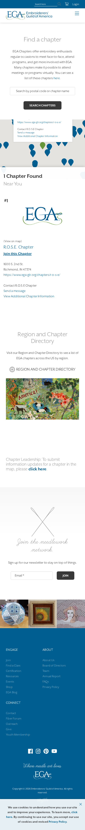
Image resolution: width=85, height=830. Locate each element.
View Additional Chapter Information (37, 136)
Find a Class (13, 665)
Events (10, 681)
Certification (13, 670)
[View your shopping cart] (64, 4)
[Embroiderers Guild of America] (29, 15)
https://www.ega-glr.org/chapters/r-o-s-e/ (39, 122)
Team (45, 670)
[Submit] (59, 4)
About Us (48, 660)
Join (66, 575)
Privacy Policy (50, 686)
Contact (11, 713)
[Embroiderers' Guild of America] (42, 776)
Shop (9, 686)
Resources (12, 676)
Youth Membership (18, 734)
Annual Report (51, 676)
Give (8, 729)
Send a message (26, 132)
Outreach (12, 723)
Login (75, 4)
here (57, 78)
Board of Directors (54, 665)
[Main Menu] (80, 13)
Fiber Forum (13, 718)
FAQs (45, 681)
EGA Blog (11, 692)
